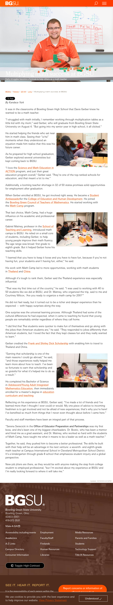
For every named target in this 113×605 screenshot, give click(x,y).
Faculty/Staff (46, 538)
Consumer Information (17, 554)
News (16, 92)
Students (79, 543)
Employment (46, 532)
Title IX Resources (84, 554)
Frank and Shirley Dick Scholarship (48, 343)
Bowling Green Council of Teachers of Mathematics (39, 202)
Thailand (13, 271)
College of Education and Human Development (55, 198)
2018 (23, 92)
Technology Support (85, 549)
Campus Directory (14, 549)
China (27, 271)
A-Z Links (10, 543)
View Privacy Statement (53, 600)
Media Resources (84, 532)
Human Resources (49, 549)
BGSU (8, 92)
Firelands (45, 543)
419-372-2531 (12, 520)
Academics (11, 538)
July (30, 92)
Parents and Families (86, 538)
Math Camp (17, 205)
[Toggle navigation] (104, 3)
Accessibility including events (20, 532)
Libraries (44, 554)
